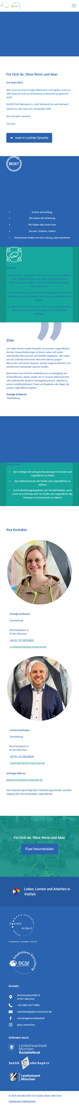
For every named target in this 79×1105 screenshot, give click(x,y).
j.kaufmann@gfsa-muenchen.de (27, 763)
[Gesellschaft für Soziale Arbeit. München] (10, 6)
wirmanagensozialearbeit (30, 1018)
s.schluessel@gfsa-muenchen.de (28, 646)
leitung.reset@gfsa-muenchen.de (24, 779)
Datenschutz (28, 1101)
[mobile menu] (74, 5)
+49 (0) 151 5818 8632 (22, 640)
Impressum (15, 1101)
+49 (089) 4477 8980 (28, 1005)
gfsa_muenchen (26, 1024)
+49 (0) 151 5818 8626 (22, 756)
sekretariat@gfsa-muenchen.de (34, 1011)
